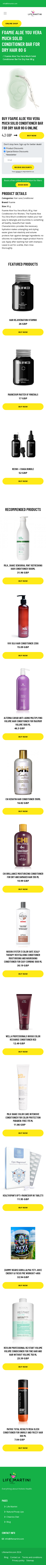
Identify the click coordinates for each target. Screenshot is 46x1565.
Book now (23, 185)
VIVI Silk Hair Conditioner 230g (23, 643)
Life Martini (12, 1506)
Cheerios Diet (13, 1517)
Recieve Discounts (23, 167)
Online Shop (11, 23)
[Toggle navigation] (5, 13)
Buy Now (31, 135)
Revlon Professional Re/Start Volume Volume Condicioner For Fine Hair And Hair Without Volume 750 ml (23, 1351)
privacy (18, 171)
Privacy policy (18, 1560)
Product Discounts (14, 148)
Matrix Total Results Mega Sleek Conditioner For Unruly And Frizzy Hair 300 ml (23, 1432)
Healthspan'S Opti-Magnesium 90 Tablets (23, 1195)
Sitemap (30, 1560)
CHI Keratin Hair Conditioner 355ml (23, 799)
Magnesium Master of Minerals (23, 394)
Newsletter (11, 154)
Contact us (15, 1557)
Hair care (18, 198)
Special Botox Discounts (17, 151)
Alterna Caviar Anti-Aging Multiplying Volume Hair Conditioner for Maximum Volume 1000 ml (23, 721)
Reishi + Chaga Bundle (23, 468)
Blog (9, 1522)
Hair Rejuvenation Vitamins (23, 319)
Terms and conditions (32, 1557)
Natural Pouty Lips (15, 1511)
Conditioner (28, 198)
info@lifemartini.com (10, 4)
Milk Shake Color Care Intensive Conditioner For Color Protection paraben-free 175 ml (23, 1117)
